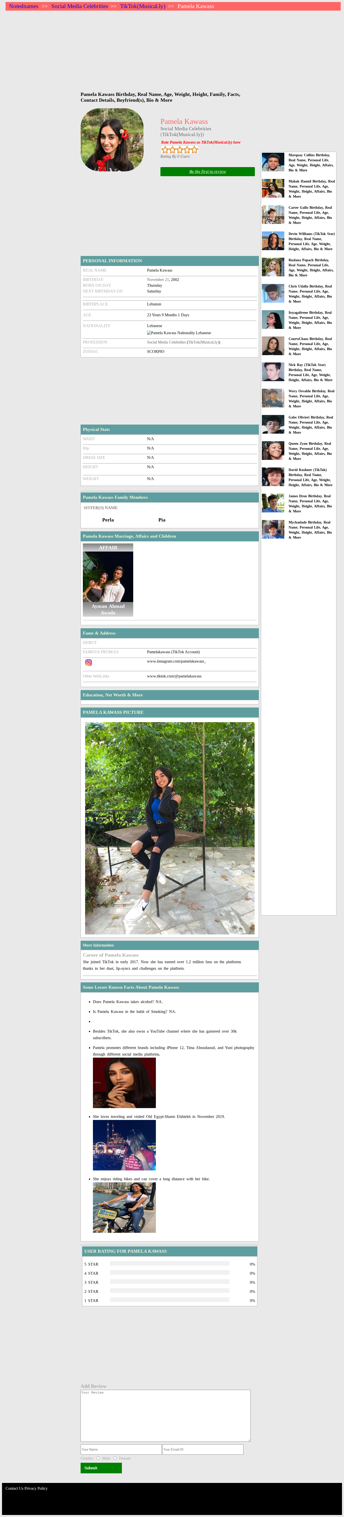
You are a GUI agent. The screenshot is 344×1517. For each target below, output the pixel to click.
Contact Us (14, 1488)
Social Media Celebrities (79, 6)
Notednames (23, 6)
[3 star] (179, 149)
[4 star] (187, 149)
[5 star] (194, 149)
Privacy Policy (36, 1488)
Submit (91, 1468)
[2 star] (172, 149)
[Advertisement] (157, 48)
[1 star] (165, 149)
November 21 (158, 279)
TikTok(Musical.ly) (142, 6)
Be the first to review (207, 171)
